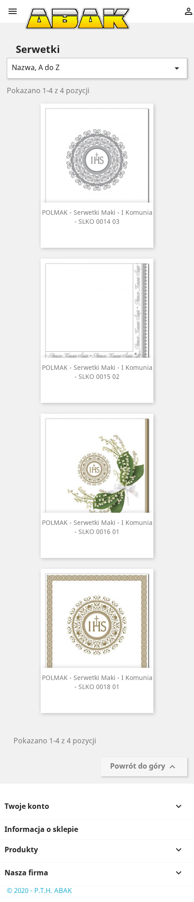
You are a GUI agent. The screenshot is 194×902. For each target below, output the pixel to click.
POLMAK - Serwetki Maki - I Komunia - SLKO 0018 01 (97, 682)
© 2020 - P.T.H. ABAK (39, 890)
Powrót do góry (144, 767)
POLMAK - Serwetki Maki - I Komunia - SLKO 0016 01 (97, 527)
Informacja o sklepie (41, 829)
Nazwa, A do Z (97, 68)
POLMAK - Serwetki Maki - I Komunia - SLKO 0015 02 (97, 372)
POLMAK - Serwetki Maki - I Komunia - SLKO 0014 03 (97, 217)
